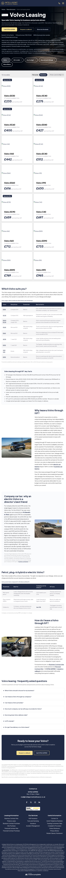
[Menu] (63, 3)
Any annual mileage (47, 60)
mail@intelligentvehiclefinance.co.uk (33, 797)
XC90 (4, 339)
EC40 (4, 322)
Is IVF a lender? (9, 721)
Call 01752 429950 (9, 29)
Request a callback (26, 29)
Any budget (30, 60)
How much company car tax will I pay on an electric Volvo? (23, 709)
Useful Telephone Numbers (54, 821)
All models (16, 60)
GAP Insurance (33, 818)
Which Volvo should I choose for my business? (19, 690)
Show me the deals (42, 29)
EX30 (4, 309)
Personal (35, 75)
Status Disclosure (54, 828)
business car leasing (23, 561)
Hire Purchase (11, 826)
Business (43, 75)
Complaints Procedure (54, 826)
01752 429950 (50, 669)
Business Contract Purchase (11, 823)
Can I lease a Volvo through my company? (18, 697)
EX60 (4, 333)
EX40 (4, 320)
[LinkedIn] (39, 802)
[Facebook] (27, 802)
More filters (7, 64)
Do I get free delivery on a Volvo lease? (17, 727)
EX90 (4, 345)
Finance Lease (11, 821)
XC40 (4, 315)
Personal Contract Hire (11, 828)
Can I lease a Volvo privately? (14, 703)
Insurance (33, 823)
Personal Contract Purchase (11, 831)
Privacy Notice (54, 831)
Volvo (5, 60)
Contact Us (54, 818)
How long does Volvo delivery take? (16, 715)
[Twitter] (31, 802)
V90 (4, 352)
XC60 (4, 327)
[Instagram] (35, 802)
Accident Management (33, 826)
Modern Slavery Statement (54, 833)
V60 (4, 350)
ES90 (4, 357)
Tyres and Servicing (33, 821)
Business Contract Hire (56, 664)
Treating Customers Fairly (54, 823)
